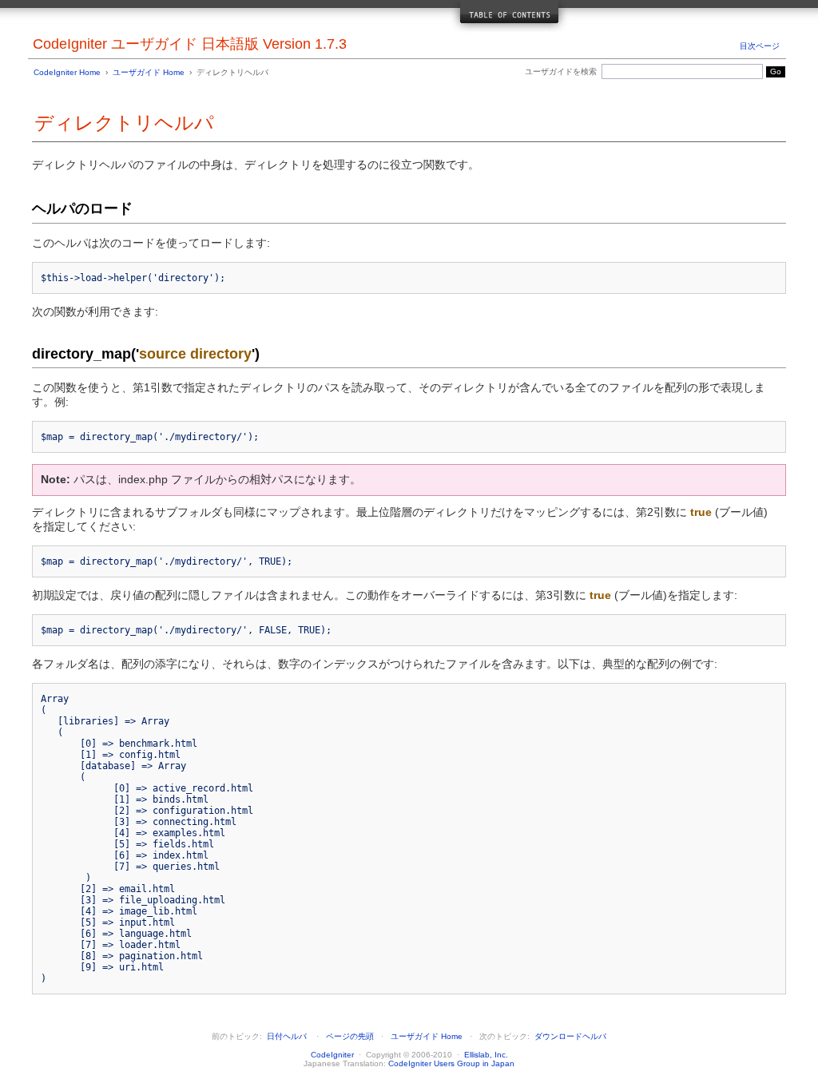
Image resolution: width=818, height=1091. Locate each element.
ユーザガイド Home (149, 72)
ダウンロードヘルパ (570, 1036)
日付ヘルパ (287, 1036)
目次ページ (760, 46)
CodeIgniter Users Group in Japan (451, 1063)
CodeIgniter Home (67, 72)
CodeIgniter (332, 1054)
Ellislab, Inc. (486, 1054)
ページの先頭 (350, 1036)
